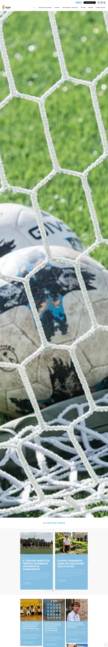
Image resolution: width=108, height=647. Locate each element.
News (34, 7)
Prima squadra (47, 633)
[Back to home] (6, 7)
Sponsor (90, 7)
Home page (29, 630)
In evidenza (34, 630)
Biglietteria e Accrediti (45, 7)
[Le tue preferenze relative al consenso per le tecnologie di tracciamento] (106, 645)
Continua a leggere (28, 642)
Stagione (83, 7)
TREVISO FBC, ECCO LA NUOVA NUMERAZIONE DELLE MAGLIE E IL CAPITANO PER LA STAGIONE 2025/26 (52, 626)
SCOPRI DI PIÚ (27, 581)
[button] (19, 561)
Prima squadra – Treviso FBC (70, 7)
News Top (59, 632)
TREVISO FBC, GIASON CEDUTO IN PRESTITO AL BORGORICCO (76, 625)
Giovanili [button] (57, 7)
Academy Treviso (100, 7)
